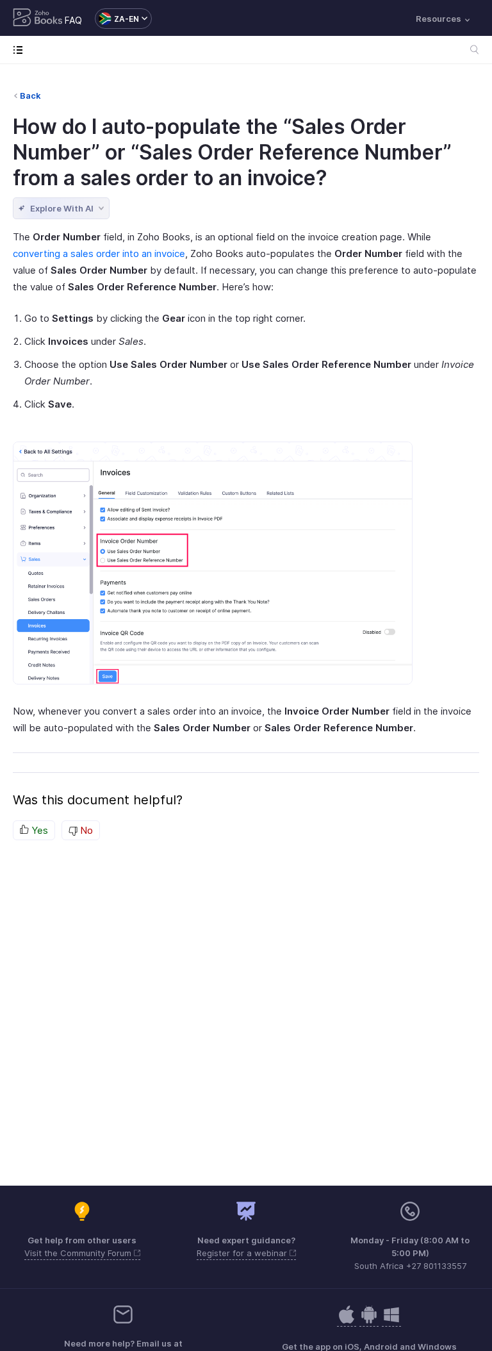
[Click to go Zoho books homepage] (38, 18)
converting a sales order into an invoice (99, 253)
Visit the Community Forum (79, 1253)
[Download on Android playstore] (346, 1321)
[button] (117, 18)
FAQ (73, 20)
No (85, 830)
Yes (38, 830)
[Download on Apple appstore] (369, 1321)
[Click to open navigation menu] (21, 49)
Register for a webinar (243, 1253)
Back (30, 95)
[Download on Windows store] (391, 1321)
